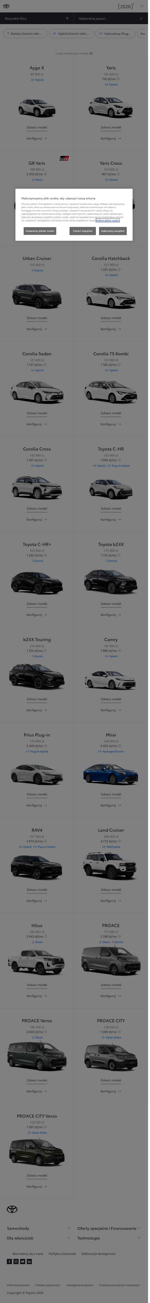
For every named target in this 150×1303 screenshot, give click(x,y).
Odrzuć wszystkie (82, 230)
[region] (74, 215)
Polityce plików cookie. (107, 220)
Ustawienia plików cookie (40, 230)
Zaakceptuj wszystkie (113, 230)
